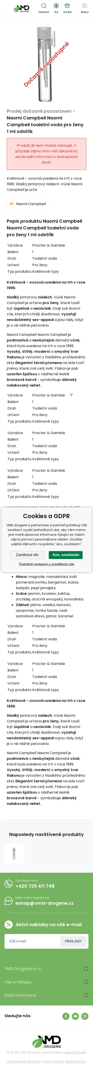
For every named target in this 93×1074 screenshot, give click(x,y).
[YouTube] (75, 1016)
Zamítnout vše (27, 555)
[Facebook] (66, 1016)
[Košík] (67, 8)
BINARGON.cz (76, 1061)
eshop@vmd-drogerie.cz (44, 903)
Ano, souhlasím (65, 555)
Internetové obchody (24, 1061)
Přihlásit (73, 941)
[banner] (21, 8)
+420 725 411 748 (35, 886)
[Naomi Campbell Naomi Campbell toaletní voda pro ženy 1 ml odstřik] (14, 853)
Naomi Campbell (31, 203)
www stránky (54, 1061)
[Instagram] (84, 1016)
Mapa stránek (75, 1052)
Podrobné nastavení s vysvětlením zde (46, 564)
